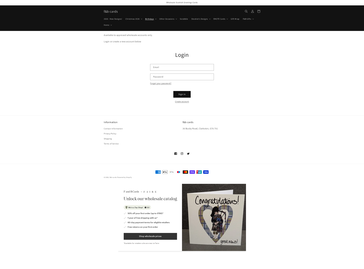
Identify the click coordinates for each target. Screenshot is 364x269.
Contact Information (113, 128)
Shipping (108, 138)
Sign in (182, 94)
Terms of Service (111, 143)
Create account (182, 101)
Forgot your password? (160, 83)
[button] (133, 19)
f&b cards (113, 177)
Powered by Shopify (124, 177)
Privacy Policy (110, 133)
